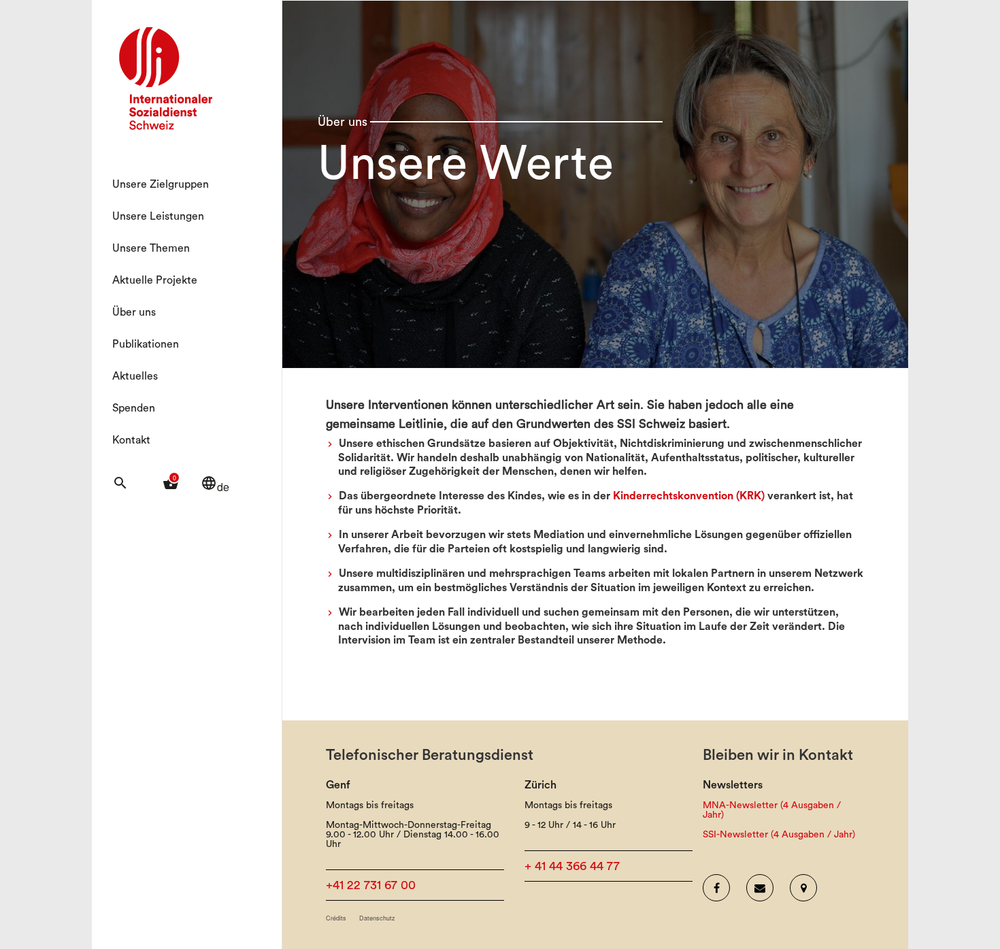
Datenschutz (377, 918)
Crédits (336, 918)
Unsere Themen (151, 248)
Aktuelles (135, 376)
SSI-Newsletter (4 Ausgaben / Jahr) (779, 834)
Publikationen (145, 344)
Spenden (133, 408)
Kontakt (131, 440)
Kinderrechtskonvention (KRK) (689, 495)
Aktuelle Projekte (154, 280)
